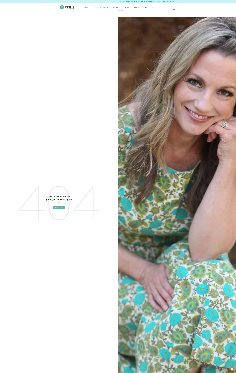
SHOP (153, 7)
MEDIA (146, 7)
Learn (127, 7)
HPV (95, 7)
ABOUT (86, 7)
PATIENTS (116, 7)
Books (136, 7)
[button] (232, 369)
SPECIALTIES (104, 7)
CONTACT (119, 11)
